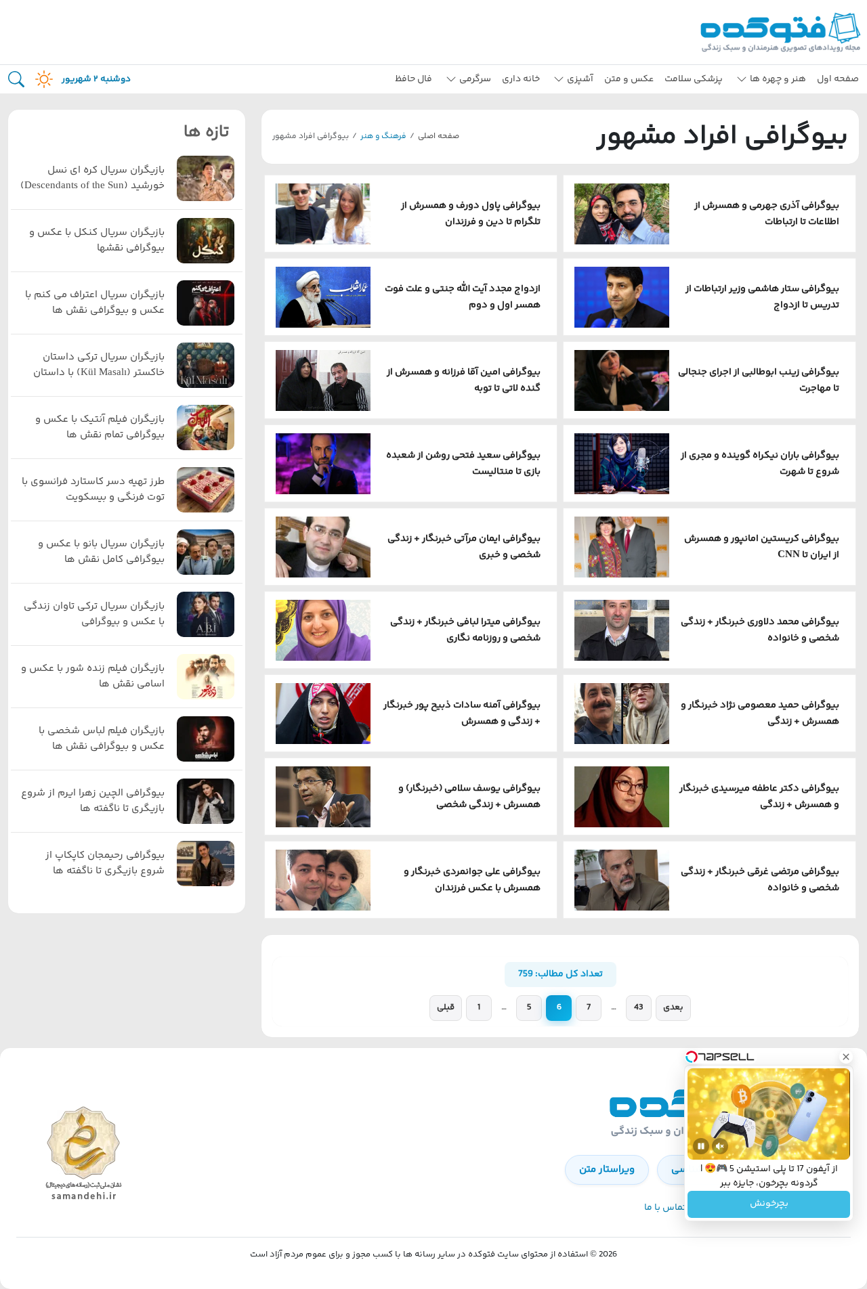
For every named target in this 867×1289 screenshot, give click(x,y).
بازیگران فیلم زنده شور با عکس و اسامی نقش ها (93, 676)
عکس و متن (629, 79)
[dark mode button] (41, 79)
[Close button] (846, 1057)
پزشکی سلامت (693, 79)
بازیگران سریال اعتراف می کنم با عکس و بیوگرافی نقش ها (95, 303)
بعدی (673, 1007)
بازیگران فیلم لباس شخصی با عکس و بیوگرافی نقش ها (102, 739)
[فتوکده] (782, 32)
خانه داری (521, 79)
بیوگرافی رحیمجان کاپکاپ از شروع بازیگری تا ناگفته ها (105, 863)
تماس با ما (665, 1207)
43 (638, 1007)
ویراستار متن (607, 1169)
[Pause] (701, 1146)
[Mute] (720, 1146)
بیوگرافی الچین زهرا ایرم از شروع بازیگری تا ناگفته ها (93, 801)
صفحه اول (838, 79)
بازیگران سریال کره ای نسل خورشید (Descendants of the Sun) (92, 178)
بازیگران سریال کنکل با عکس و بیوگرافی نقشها (97, 240)
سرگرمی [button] (475, 79)
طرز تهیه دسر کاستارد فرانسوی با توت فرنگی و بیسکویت (93, 490)
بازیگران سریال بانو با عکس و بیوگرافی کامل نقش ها (101, 552)
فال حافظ (413, 79)
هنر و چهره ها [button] (778, 79)
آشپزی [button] (580, 79)
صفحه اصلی (438, 136)
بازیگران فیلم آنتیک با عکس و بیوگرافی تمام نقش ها (100, 427)
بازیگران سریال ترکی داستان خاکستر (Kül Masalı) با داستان (99, 365)
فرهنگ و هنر (383, 136)
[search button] (16, 79)
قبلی (445, 1007)
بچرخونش (769, 1204)
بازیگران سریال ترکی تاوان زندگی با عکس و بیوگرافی (94, 614)
